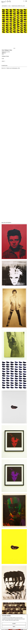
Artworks (4, 5)
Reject (14, 626)
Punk (3, 58)
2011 (9, 5)
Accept (14, 623)
